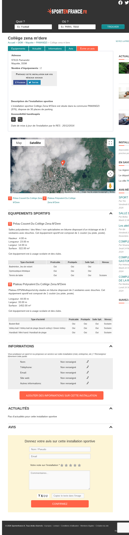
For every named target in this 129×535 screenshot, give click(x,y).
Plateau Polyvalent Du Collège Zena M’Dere (62, 200)
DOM (20, 42)
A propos (48, 526)
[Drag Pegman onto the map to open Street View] (110, 185)
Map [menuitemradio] (19, 143)
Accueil (11, 42)
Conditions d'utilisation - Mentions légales (77, 526)
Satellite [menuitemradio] (35, 143)
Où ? (65, 21)
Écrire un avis (87, 48)
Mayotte (29, 42)
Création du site (102, 526)
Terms (112, 192)
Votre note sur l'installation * (45, 465)
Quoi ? (20, 21)
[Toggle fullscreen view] (110, 142)
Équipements (18, 48)
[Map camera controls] (110, 173)
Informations (55, 48)
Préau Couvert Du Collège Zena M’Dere (27, 200)
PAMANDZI (41, 42)
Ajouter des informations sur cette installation (61, 395)
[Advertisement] (85, 75)
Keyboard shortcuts (71, 192)
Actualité (36, 48)
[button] (62, 163)
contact (56, 526)
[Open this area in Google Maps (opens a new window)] (16, 191)
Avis (71, 48)
